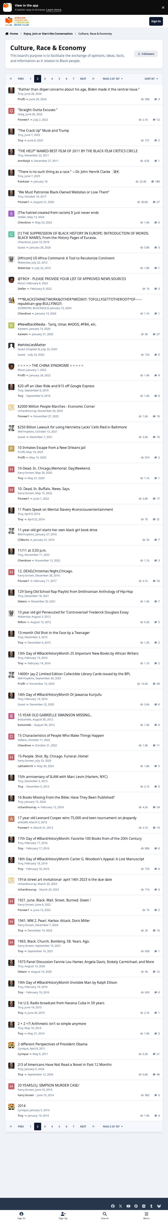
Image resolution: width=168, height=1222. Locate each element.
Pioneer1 (23, 120)
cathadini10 (25, 766)
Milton (22, 622)
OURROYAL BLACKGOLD (33, 308)
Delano (22, 601)
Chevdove (24, 222)
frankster (24, 181)
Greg (21, 114)
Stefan (22, 217)
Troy (20, 94)
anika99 (23, 822)
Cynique (23, 1048)
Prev (21, 78)
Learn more (8, 7)
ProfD (21, 99)
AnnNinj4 (24, 161)
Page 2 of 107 (111, 78)
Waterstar (24, 262)
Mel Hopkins (26, 431)
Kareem (23, 329)
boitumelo (24, 719)
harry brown (26, 473)
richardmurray (27, 411)
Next (83, 78)
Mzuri (21, 283)
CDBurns (23, 540)
